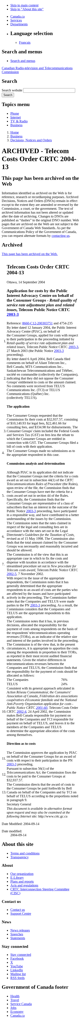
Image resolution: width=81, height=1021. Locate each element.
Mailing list (18, 974)
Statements (17, 938)
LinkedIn (16, 970)
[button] (22, 61)
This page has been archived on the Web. (30, 254)
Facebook (17, 958)
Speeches (16, 934)
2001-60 (41, 707)
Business (16, 125)
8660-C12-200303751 (37, 323)
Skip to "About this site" (27, 9)
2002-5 (11, 574)
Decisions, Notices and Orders (31, 140)
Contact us (17, 909)
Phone (14, 113)
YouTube (16, 966)
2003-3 (13, 314)
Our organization (21, 874)
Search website (12, 90)
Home (14, 132)
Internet (15, 117)
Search (7, 95)
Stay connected (20, 954)
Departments (19, 24)
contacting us (61, 236)
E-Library (17, 877)
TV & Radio (19, 121)
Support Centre (20, 913)
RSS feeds (17, 978)
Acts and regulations (24, 885)
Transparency (19, 857)
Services (16, 20)
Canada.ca (17, 16)
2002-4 (21, 711)
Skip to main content (24, 5)
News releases (20, 930)
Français (24, 42)
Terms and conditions (25, 853)
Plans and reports (22, 881)
